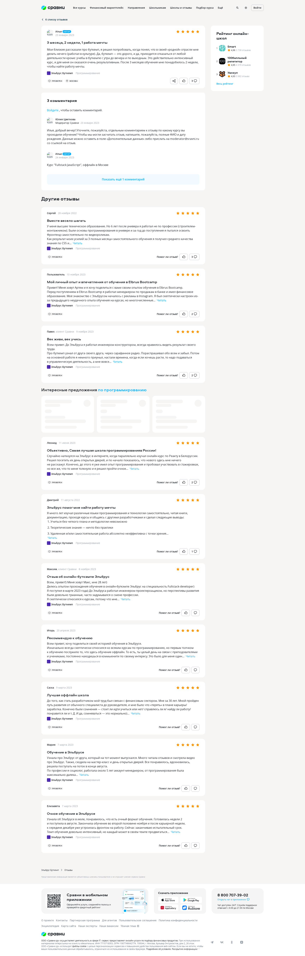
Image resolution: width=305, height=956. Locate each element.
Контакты (62, 920)
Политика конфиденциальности (178, 920)
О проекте (47, 920)
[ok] (232, 942)
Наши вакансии (108, 926)
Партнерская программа (85, 920)
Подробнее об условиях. (158, 949)
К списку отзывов (56, 19)
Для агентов (109, 920)
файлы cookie (79, 946)
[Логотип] (123, 934)
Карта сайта (68, 926)
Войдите (52, 110)
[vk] (222, 942)
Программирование (88, 248)
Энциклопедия (50, 926)
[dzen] (241, 942)
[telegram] (212, 942)
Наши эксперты (87, 926)
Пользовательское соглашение (138, 920)
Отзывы (68, 870)
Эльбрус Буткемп (50, 870)
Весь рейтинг (224, 83)
